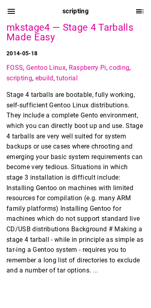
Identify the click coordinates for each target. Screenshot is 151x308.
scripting (19, 78)
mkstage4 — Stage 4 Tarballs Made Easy (69, 32)
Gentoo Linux (46, 67)
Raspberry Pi (87, 67)
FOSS (14, 67)
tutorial (67, 78)
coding (119, 67)
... (95, 270)
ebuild (44, 78)
